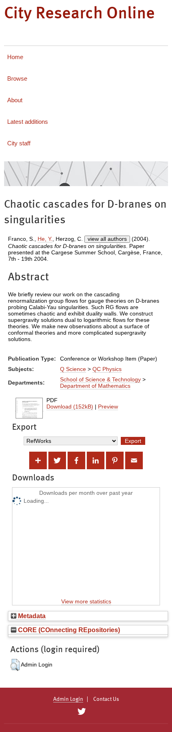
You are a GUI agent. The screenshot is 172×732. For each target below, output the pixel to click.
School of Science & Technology (100, 379)
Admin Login (68, 699)
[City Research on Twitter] (81, 711)
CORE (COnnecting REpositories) (68, 629)
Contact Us (106, 699)
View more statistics (86, 601)
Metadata (31, 615)
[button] (15, 665)
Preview (108, 406)
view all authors (107, 239)
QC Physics (107, 369)
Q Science (73, 369)
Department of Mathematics (95, 386)
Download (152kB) (69, 406)
